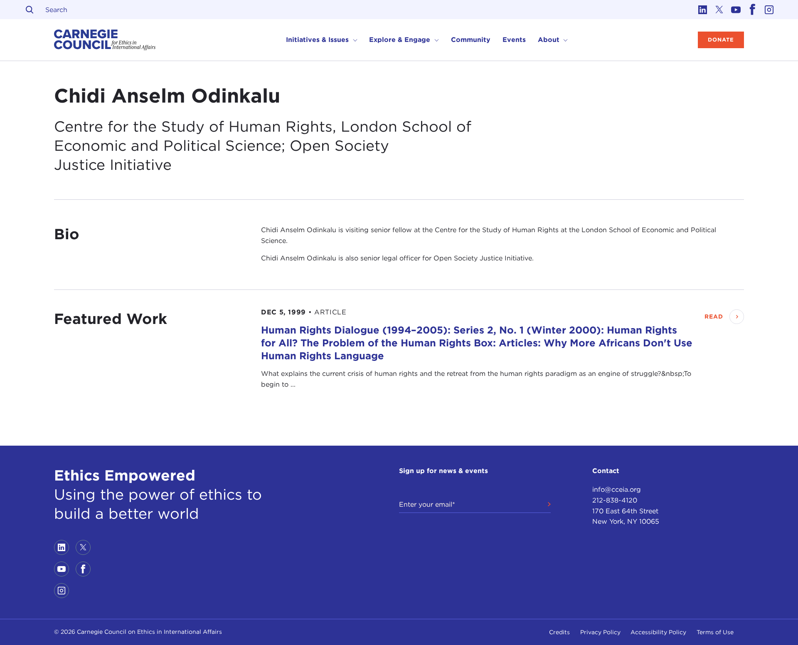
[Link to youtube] (735, 9)
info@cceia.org (616, 489)
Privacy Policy (600, 632)
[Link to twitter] (719, 9)
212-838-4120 (614, 500)
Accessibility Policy (658, 632)
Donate (721, 40)
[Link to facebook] (752, 9)
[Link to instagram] (769, 9)
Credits (559, 632)
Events (514, 40)
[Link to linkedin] (702, 9)
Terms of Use (715, 632)
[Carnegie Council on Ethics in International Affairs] (105, 39)
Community (470, 40)
